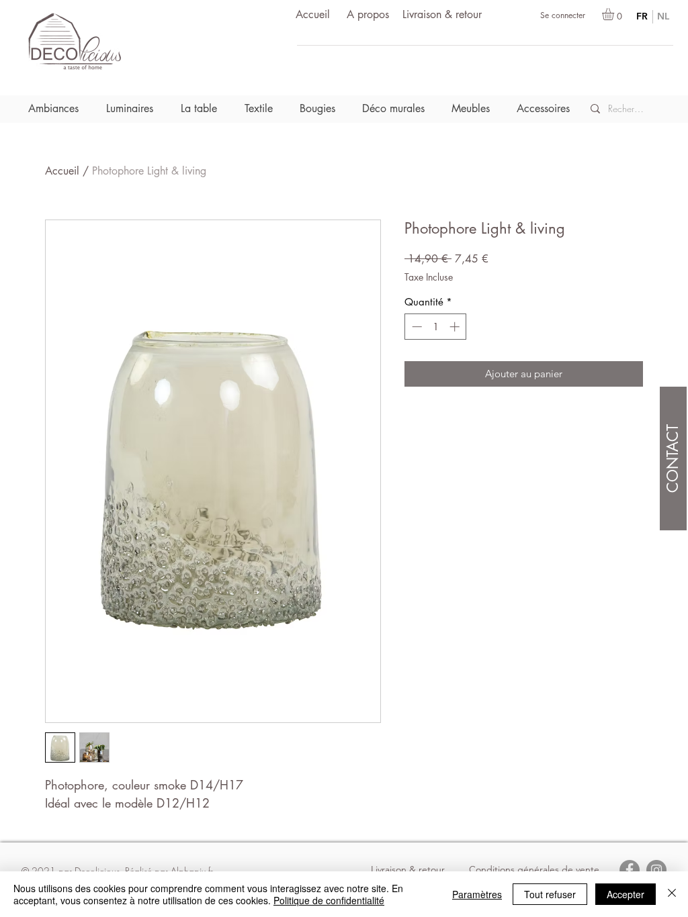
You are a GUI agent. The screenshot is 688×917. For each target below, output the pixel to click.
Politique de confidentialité (328, 900)
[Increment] (456, 326)
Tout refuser (550, 894)
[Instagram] (656, 870)
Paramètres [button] (477, 894)
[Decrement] (415, 326)
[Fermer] (672, 894)
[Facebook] (629, 870)
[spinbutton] (436, 326)
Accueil (62, 171)
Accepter (625, 894)
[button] (615, 14)
